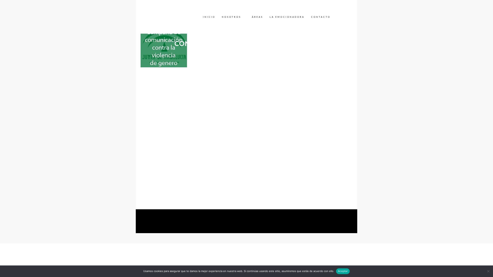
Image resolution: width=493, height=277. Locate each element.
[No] (488, 271)
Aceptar (343, 271)
